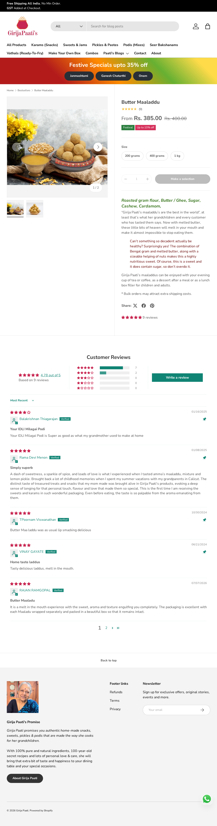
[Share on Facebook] (143, 305)
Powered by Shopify (41, 810)
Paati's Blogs (113, 53)
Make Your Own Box (65, 53)
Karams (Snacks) (44, 45)
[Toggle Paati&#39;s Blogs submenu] (127, 53)
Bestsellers (24, 90)
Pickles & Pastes (105, 45)
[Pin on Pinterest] (152, 305)
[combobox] (115, 26)
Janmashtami (79, 76)
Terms (115, 700)
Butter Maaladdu (43, 90)
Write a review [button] (177, 377)
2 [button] (106, 628)
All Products (16, 45)
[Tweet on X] (135, 305)
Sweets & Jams (75, 45)
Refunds (116, 692)
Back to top (109, 660)
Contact (140, 53)
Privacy (115, 709)
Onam (143, 76)
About (156, 53)
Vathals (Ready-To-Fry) (25, 53)
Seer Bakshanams (164, 45)
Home (10, 90)
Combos (92, 53)
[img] (20, 412)
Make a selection (182, 179)
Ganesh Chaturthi (113, 76)
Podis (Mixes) (134, 45)
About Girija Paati (25, 778)
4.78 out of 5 (51, 375)
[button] (207, 26)
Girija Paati (22, 810)
